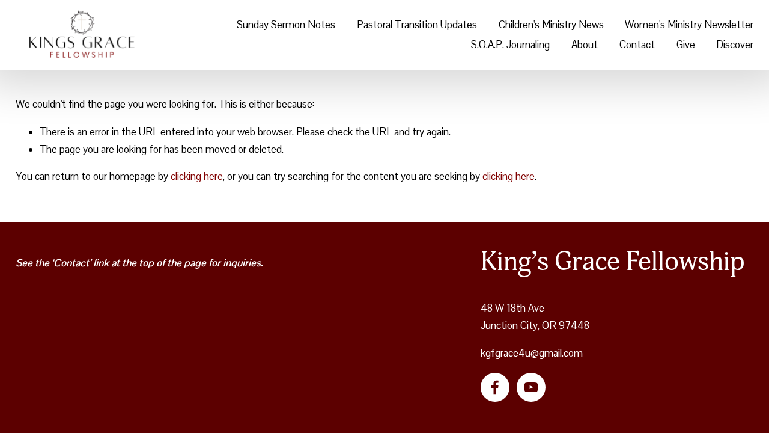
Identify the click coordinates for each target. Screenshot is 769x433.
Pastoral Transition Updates (417, 24)
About (584, 44)
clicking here (197, 176)
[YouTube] (531, 387)
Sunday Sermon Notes (286, 24)
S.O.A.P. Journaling (510, 44)
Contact (637, 44)
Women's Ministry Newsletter (689, 24)
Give (685, 44)
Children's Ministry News (551, 24)
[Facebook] (495, 387)
